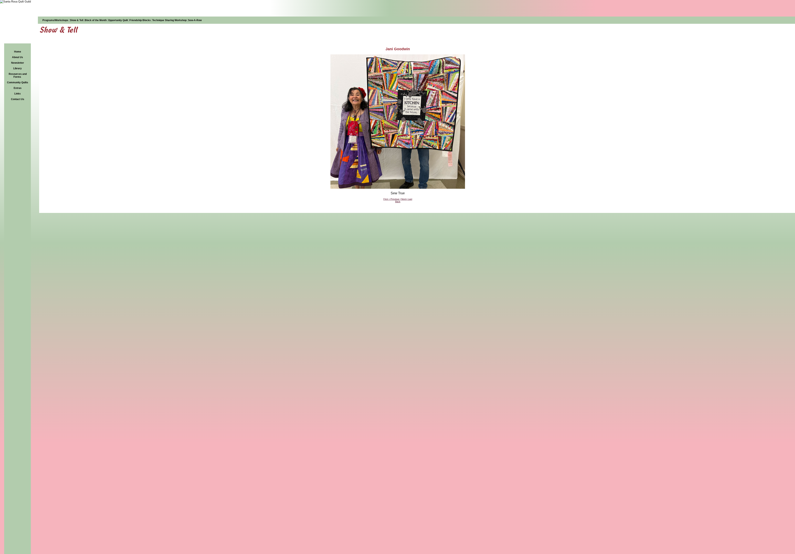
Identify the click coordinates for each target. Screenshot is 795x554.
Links (17, 93)
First (385, 199)
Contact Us (17, 99)
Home (17, 51)
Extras (18, 88)
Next (403, 199)
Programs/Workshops (55, 20)
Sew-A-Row (195, 20)
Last (410, 199)
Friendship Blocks (140, 20)
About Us (17, 57)
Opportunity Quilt (118, 20)
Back (397, 201)
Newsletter (17, 62)
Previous (394, 199)
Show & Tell (76, 20)
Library (17, 68)
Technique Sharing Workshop (169, 20)
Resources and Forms (18, 75)
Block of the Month (96, 20)
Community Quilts (17, 82)
